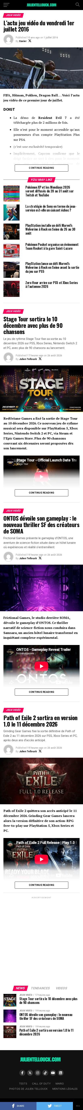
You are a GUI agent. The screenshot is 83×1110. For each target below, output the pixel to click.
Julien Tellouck (28, 359)
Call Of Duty (41, 1083)
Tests (23, 1083)
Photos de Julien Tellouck (28, 1088)
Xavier (23, 41)
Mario (60, 1083)
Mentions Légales (65, 1088)
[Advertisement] (41, 940)
